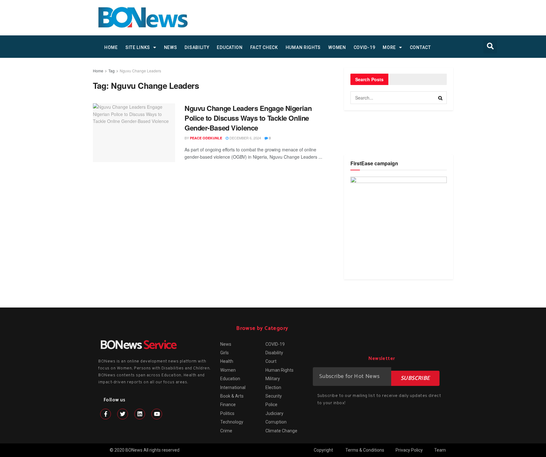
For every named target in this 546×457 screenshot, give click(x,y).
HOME (111, 47)
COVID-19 (364, 47)
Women (337, 47)
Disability (197, 47)
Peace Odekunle (206, 138)
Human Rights (303, 47)
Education (229, 47)
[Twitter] (122, 414)
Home (98, 70)
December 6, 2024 (244, 137)
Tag (111, 70)
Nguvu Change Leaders (140, 70)
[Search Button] (440, 97)
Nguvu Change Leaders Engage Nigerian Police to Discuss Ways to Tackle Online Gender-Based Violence (248, 118)
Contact (420, 47)
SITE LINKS (137, 47)
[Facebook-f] (105, 414)
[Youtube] (156, 414)
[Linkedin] (139, 414)
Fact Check (264, 47)
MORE (389, 47)
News (170, 47)
